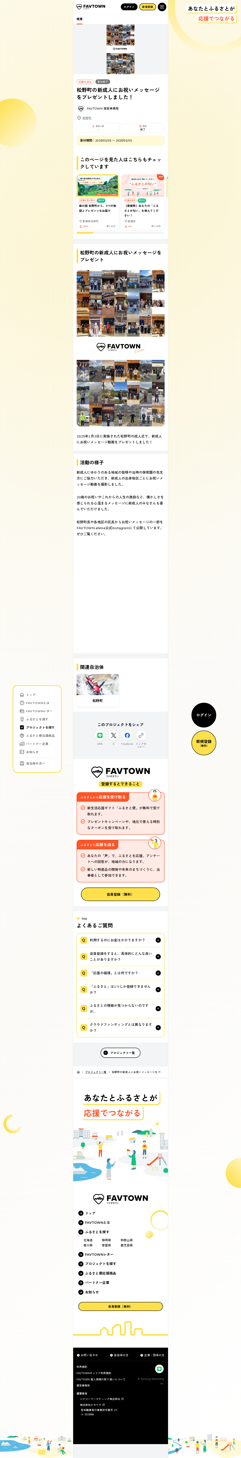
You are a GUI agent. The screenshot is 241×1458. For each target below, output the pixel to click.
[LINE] (159, 1369)
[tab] (79, 19)
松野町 (87, 118)
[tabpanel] (120, 541)
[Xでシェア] (114, 735)
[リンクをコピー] (141, 735)
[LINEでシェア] (100, 735)
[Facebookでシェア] (127, 735)
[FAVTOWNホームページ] (91, 7)
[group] (120, 204)
